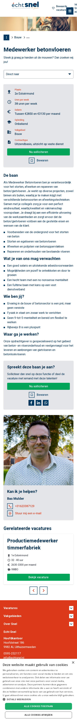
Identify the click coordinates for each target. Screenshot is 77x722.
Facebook (31, 403)
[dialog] (38, 690)
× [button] (73, 662)
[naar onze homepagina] (25, 5)
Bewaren (42, 160)
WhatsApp (46, 403)
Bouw (17, 37)
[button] (38, 699)
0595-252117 (12, 653)
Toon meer (38, 608)
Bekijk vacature (38, 577)
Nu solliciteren (38, 152)
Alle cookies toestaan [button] (38, 706)
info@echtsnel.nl (14, 658)
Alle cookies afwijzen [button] (38, 714)
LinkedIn (38, 403)
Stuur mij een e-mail (28, 513)
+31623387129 (24, 506)
